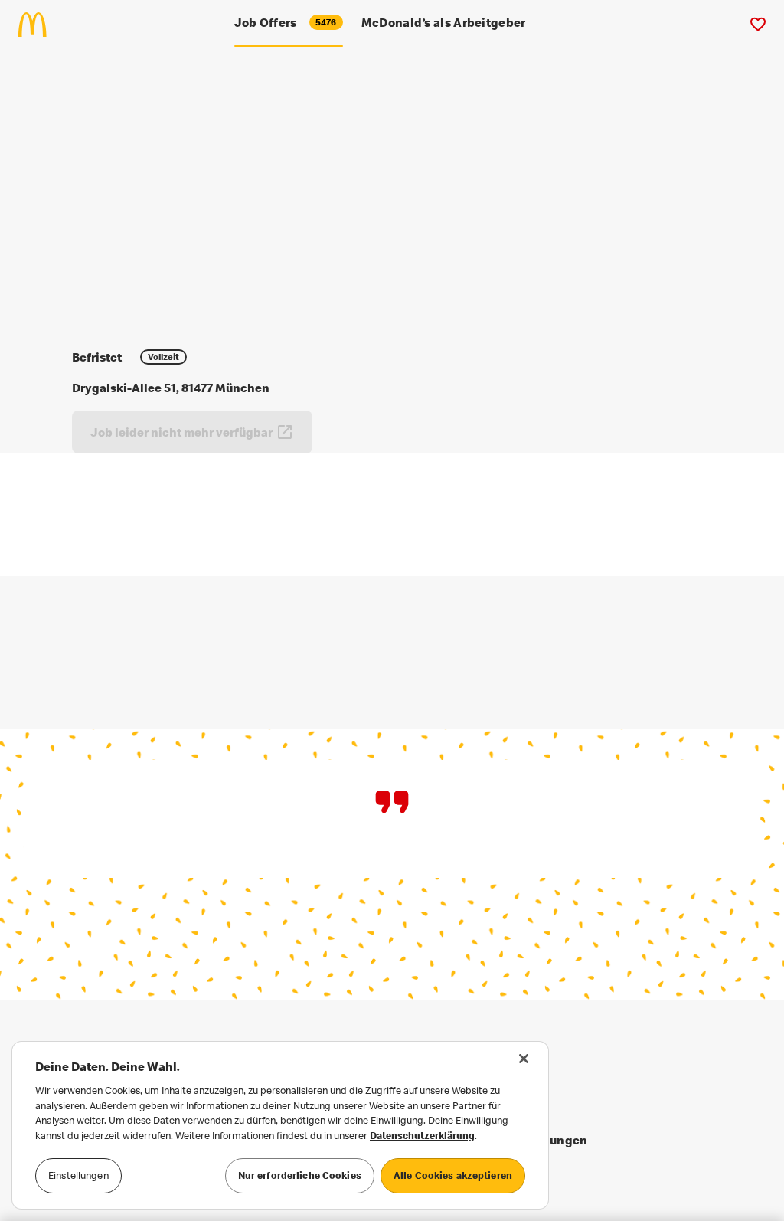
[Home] (38, 24)
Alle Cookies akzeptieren (453, 1175)
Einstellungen (78, 1175)
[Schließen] (524, 1058)
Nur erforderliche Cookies (299, 1175)
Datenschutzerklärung (422, 1135)
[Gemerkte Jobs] (757, 24)
